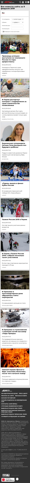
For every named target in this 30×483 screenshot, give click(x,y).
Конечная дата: (6, 28)
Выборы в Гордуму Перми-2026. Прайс (14, 414)
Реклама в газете (21, 395)
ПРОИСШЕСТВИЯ (7, 305)
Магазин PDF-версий (8, 398)
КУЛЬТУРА (5, 159)
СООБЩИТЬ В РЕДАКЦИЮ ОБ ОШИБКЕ (13, 416)
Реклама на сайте (7, 395)
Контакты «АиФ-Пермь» (9, 404)
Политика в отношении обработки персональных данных (11, 456)
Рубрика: (4, 22)
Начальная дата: (6, 25)
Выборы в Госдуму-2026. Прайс (11, 408)
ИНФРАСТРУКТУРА (8, 119)
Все (3, 13)
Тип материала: (6, 19)
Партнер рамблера (15, 475)
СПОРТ (4, 75)
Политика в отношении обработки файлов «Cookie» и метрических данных (14, 458)
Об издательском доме (9, 393)
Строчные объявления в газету (12, 406)
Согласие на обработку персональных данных (14, 454)
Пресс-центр (23, 393)
